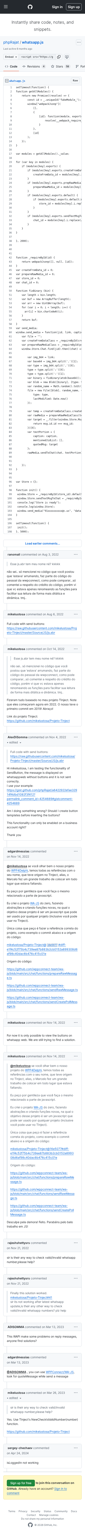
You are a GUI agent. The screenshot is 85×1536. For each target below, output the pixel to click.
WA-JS (34, 903)
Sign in (57, 7)
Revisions (36, 66)
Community (61, 1511)
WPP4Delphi (19, 870)
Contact (31, 1514)
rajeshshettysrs (19, 1243)
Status (47, 1511)
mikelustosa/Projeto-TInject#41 (31, 1297)
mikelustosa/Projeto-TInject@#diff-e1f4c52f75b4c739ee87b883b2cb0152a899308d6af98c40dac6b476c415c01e (42, 949)
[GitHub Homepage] (30, 1525)
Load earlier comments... (42, 543)
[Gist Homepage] (30, 6)
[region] (42, 309)
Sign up (74, 7)
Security (35, 1511)
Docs (74, 1511)
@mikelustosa (17, 866)
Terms (11, 1511)
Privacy (23, 1511)
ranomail (14, 554)
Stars (62, 66)
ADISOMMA (16, 1327)
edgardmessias (19, 851)
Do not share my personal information (42, 1518)
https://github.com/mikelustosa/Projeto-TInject (38, 720)
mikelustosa (16, 614)
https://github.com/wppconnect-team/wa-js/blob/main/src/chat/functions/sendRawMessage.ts (42, 1193)
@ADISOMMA (16, 1372)
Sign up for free (20, 1483)
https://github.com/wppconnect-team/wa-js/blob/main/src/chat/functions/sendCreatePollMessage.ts (42, 1002)
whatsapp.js (33, 42)
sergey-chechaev (20, 1448)
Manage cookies (48, 1514)
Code (13, 66)
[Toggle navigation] (5, 7)
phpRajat (11, 42)
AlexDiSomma (17, 737)
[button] (58, 57)
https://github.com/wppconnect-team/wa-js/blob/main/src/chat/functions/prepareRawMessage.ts (42, 973)
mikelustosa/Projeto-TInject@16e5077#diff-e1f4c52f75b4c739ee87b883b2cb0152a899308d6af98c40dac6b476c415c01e (42, 1153)
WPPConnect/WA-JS (60, 1372)
